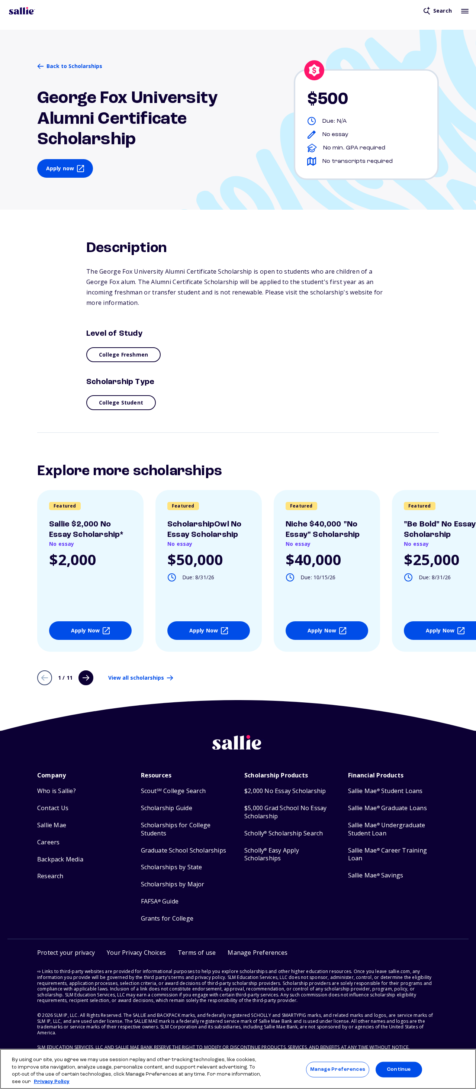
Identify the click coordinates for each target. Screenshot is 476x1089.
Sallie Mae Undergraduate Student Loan (386, 829)
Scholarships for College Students (176, 829)
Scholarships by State (171, 867)
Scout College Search (173, 791)
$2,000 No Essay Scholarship (285, 791)
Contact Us (52, 808)
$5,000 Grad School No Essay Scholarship (285, 812)
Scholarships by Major (173, 884)
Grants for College (167, 918)
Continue (399, 1069)
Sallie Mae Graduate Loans (387, 808)
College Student (121, 402)
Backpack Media (60, 859)
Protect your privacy (66, 952)
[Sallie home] (22, 11)
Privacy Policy (52, 1081)
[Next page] (85, 677)
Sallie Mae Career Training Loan (387, 855)
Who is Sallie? (56, 791)
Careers (48, 842)
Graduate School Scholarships (183, 850)
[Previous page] (44, 677)
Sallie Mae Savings (375, 875)
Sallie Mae (51, 825)
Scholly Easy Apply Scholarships (271, 855)
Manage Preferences (337, 1069)
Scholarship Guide (166, 808)
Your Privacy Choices (136, 952)
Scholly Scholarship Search (283, 833)
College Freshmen (123, 354)
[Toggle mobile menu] (465, 10)
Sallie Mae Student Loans (385, 791)
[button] (257, 953)
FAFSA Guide (159, 901)
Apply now (60, 168)
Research (50, 876)
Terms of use (197, 952)
